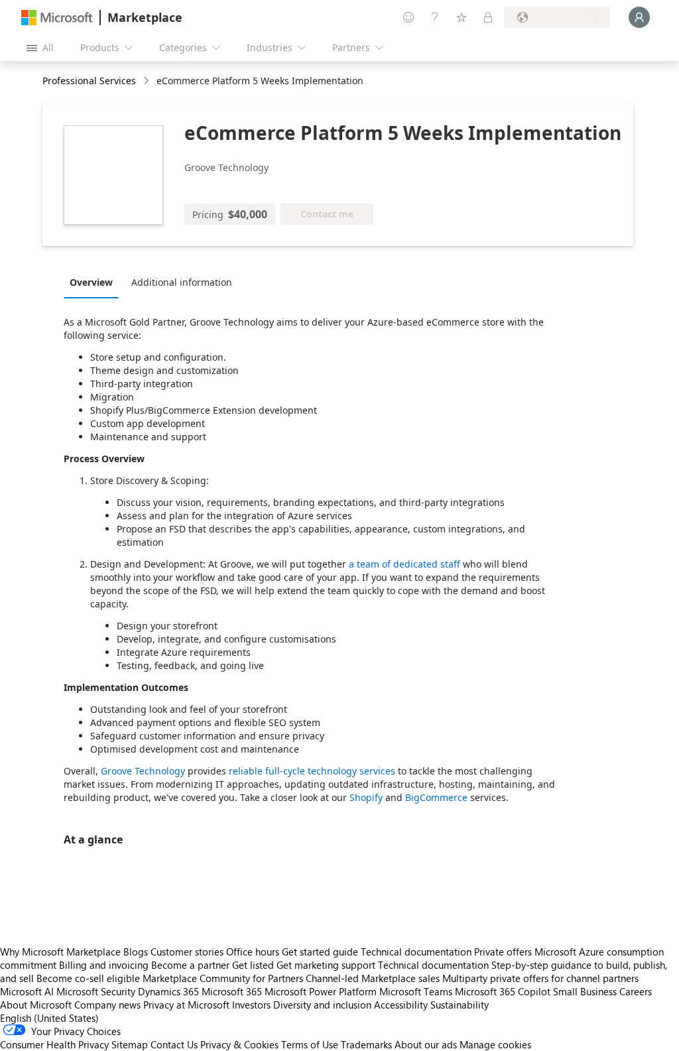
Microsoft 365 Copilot (502, 991)
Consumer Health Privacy (54, 1044)
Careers (635, 991)
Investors (251, 1004)
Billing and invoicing (104, 964)
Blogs (135, 951)
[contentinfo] (148, 81)
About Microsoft (36, 1004)
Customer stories (187, 951)
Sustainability (459, 1004)
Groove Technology (143, 771)
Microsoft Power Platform (321, 991)
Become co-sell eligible (88, 978)
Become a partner (190, 964)
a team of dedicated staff (404, 564)
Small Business (585, 991)
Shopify (366, 797)
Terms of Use (309, 1044)
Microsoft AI (27, 991)
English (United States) (49, 1017)
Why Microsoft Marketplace (60, 951)
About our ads (426, 1044)
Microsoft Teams (415, 991)
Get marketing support (326, 964)
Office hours (252, 951)
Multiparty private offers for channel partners (540, 978)
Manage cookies (495, 1044)
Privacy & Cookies (239, 1044)
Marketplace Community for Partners (223, 978)
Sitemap (129, 1044)
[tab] (94, 281)
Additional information (181, 282)
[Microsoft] (57, 17)
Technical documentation (416, 951)
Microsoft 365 (232, 991)
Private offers (503, 951)
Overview (91, 282)
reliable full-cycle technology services (312, 771)
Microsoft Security (95, 991)
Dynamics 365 (168, 991)
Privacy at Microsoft (186, 1004)
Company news (107, 1004)
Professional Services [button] (89, 80)
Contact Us (174, 1044)
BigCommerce (436, 797)
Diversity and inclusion (322, 1004)
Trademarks (366, 1044)
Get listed (253, 964)
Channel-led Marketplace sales (373, 978)
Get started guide (320, 951)
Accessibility (401, 1004)
